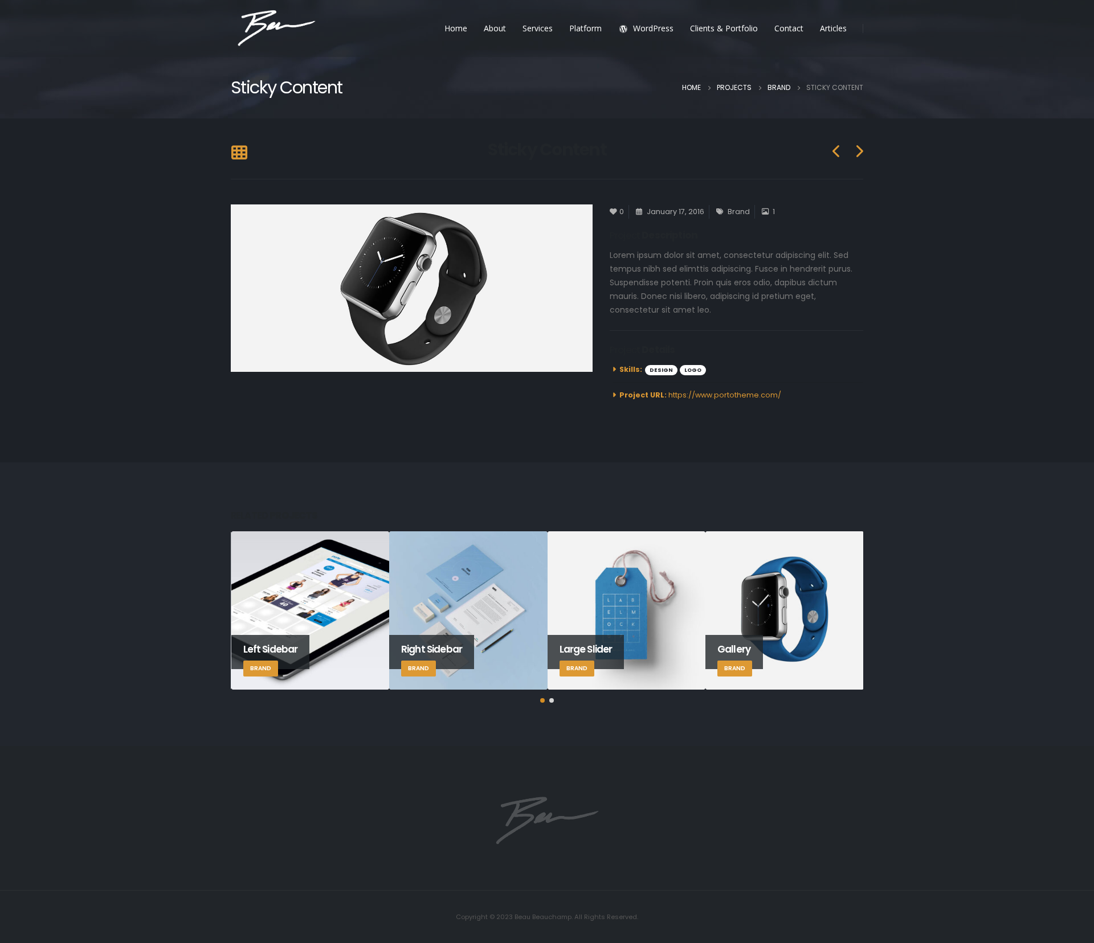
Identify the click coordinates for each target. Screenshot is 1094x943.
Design (661, 370)
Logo (692, 370)
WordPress (653, 28)
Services (537, 28)
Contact (788, 28)
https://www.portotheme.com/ (724, 395)
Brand (739, 211)
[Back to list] (239, 153)
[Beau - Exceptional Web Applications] (276, 28)
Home (455, 28)
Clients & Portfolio (724, 28)
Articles (833, 28)
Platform (585, 28)
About (495, 28)
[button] (542, 700)
